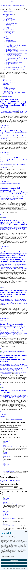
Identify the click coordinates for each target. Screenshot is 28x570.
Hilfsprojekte (6, 84)
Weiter (4, 414)
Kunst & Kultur (14, 265)
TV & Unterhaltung (10, 303)
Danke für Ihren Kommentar (9, 80)
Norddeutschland (13, 111)
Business (6, 111)
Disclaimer (5, 83)
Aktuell (15, 110)
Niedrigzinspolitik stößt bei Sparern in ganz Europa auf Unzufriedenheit (13, 132)
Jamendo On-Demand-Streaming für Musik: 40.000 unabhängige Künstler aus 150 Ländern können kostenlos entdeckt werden (13, 293)
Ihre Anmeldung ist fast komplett (10, 86)
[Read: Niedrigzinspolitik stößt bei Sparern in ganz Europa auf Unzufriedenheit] (4, 127)
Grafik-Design (10, 368)
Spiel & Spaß (3, 334)
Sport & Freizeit (16, 302)
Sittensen (2, 372)
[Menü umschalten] (14, 14)
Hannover (21, 368)
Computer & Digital (4, 332)
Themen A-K (20, 111)
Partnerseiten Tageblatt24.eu (9, 89)
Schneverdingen (21, 370)
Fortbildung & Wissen (5, 265)
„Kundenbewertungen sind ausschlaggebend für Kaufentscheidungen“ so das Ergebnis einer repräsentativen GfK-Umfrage (14, 191)
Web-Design (8, 373)
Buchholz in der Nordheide (17, 365)
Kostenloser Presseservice (9, 88)
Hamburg (16, 368)
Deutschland (14, 228)
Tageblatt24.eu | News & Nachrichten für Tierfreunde (12, 5)
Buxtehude (2, 367)
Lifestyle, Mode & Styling (20, 300)
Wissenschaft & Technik (10, 112)
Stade (14, 372)
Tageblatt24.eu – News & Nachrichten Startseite (14, 92)
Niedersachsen (21, 265)
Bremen (8, 365)
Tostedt (3, 373)
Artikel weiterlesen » (4, 125)
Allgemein (19, 110)
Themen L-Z (21, 137)
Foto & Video (19, 332)
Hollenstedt (13, 369)
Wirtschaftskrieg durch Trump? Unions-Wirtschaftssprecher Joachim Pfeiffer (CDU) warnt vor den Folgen (13, 222)
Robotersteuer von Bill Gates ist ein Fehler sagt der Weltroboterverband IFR (13, 160)
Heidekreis (2, 369)
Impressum (5, 87)
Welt (3, 112)
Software (20, 333)
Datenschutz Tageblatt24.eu (9, 82)
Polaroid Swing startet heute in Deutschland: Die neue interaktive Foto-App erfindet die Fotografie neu (13, 326)
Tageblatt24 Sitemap (7, 91)
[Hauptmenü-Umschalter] (2, 76)
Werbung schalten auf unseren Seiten (11, 93)
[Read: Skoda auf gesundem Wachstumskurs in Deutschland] (2, 387)
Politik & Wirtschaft (12, 137)
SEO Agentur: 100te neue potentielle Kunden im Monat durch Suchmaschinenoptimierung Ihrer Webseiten (13, 358)
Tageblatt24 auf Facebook (10, 480)
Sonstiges (10, 302)
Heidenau (7, 369)
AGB (4, 79)
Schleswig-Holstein (12, 370)
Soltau (6, 372)
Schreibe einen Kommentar (6, 110)
